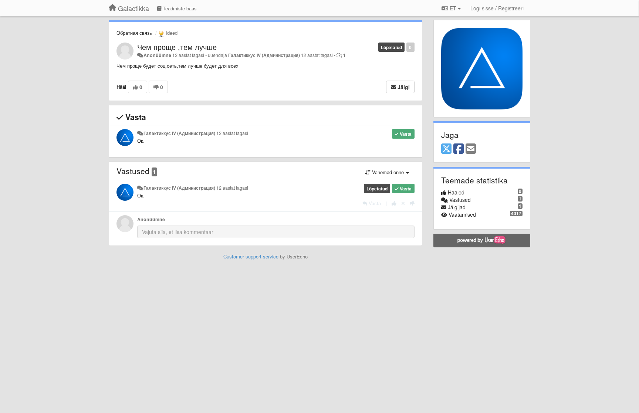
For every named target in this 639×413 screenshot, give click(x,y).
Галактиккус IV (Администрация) (264, 55)
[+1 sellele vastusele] (394, 203)
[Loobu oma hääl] (403, 203)
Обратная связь (134, 32)
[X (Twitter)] (446, 149)
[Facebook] (458, 149)
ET (453, 8)
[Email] (471, 149)
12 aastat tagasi (232, 133)
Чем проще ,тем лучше (177, 46)
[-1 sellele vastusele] (412, 203)
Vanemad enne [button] (388, 172)
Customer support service (250, 256)
